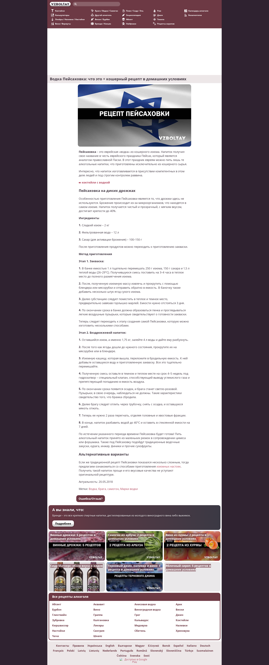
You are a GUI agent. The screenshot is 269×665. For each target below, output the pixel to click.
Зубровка (58, 620)
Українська (94, 645)
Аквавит (99, 604)
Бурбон (56, 609)
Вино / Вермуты (63, 23)
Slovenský (156, 650)
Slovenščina (173, 650)
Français (58, 650)
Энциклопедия (133, 15)
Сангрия (98, 630)
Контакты (62, 645)
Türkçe (189, 650)
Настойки (58, 630)
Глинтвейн (59, 615)
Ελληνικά (153, 645)
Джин (160, 15)
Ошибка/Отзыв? (91, 499)
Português (126, 650)
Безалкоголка (195, 15)
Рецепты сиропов (166, 23)
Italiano (192, 645)
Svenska (135, 655)
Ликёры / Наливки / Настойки (70, 19)
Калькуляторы (62, 15)
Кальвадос (141, 620)
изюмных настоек (169, 466)
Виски (180, 609)
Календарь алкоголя (198, 10)
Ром (159, 10)
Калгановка (101, 620)
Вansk (166, 645)
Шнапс (97, 636)
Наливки (182, 625)
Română (142, 650)
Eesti (147, 655)
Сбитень (140, 630)
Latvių (82, 650)
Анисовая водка (145, 604)
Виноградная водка (147, 609)
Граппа (98, 615)
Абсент (129, 19)
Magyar (140, 645)
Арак (179, 604)
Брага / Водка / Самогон (106, 10)
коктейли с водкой (96, 182)
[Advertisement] (134, 51)
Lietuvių (94, 650)
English (110, 645)
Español (178, 645)
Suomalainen (205, 650)
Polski (70, 650)
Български (125, 645)
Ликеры (98, 625)
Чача (55, 636)
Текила (160, 19)
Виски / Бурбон (102, 19)
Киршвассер (60, 625)
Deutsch (205, 645)
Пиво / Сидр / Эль (134, 10)
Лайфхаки (131, 23)
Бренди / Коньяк (103, 23)
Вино (96, 609)
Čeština (122, 655)
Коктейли (60, 10)
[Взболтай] (60, 4)
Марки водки (129, 489)
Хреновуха (183, 630)
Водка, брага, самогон (104, 489)
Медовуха (140, 625)
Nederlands (110, 650)
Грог (137, 615)
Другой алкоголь (103, 15)
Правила (78, 645)
